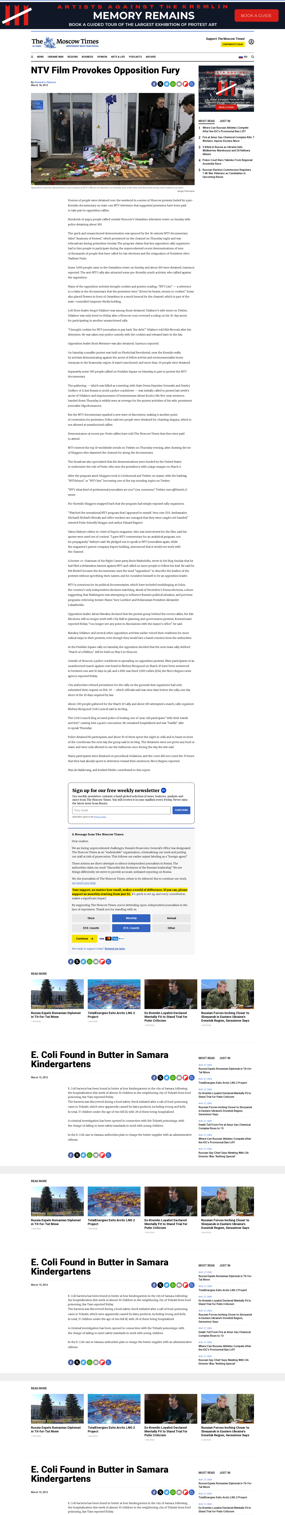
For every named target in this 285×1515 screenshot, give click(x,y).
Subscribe (181, 810)
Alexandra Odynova (45, 82)
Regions (72, 56)
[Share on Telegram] (167, 84)
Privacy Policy (100, 817)
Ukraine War (55, 56)
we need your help (83, 883)
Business (87, 56)
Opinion (102, 56)
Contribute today (232, 44)
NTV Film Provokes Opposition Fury (105, 70)
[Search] (252, 57)
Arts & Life (118, 56)
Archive (151, 56)
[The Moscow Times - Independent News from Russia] (65, 42)
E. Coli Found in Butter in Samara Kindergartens (100, 1059)
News (40, 56)
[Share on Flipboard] (185, 84)
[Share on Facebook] (154, 84)
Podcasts (135, 56)
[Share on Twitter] (160, 84)
